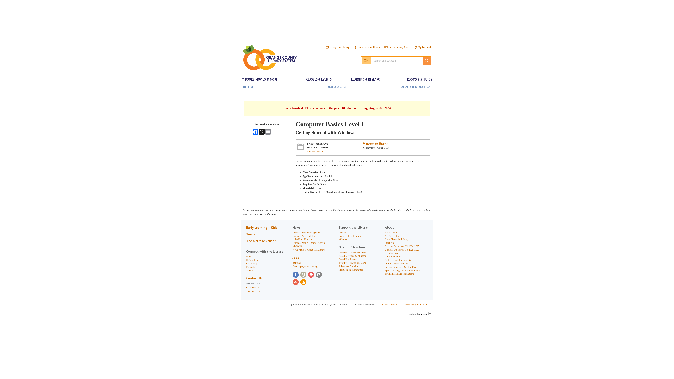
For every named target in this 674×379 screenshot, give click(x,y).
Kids (274, 227)
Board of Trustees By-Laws (352, 262)
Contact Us (254, 278)
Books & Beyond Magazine (306, 232)
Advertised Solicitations (350, 266)
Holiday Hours (392, 253)
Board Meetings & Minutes (352, 256)
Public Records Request (396, 263)
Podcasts (250, 267)
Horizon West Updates (304, 236)
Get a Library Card (398, 47)
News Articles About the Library (309, 249)
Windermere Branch (375, 143)
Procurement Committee (351, 269)
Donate (342, 232)
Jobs (296, 257)
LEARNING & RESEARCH (366, 79)
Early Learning (256, 227)
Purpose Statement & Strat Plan (401, 267)
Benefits (297, 262)
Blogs (249, 256)
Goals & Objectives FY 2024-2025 (402, 246)
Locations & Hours (369, 47)
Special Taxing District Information (402, 270)
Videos (249, 270)
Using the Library (339, 47)
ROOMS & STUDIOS (419, 79)
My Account (424, 47)
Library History (393, 256)
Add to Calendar (315, 151)
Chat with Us (252, 287)
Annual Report (392, 232)
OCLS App (251, 263)
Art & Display (392, 236)
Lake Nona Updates (302, 239)
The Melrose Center (261, 241)
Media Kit (298, 246)
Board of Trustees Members (352, 252)
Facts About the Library (397, 239)
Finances (389, 243)
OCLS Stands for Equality (398, 260)
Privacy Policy (389, 304)
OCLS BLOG (247, 86)
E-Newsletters (253, 260)
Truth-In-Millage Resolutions (399, 273)
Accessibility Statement (415, 304)
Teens (250, 234)
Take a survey (253, 291)
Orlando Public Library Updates (309, 243)
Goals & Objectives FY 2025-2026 (402, 249)
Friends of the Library (350, 236)
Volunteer (343, 239)
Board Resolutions (348, 259)
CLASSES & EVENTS (319, 79)
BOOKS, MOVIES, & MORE (261, 79)
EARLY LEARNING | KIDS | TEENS (416, 86)
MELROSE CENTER (337, 86)
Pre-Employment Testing (305, 266)
